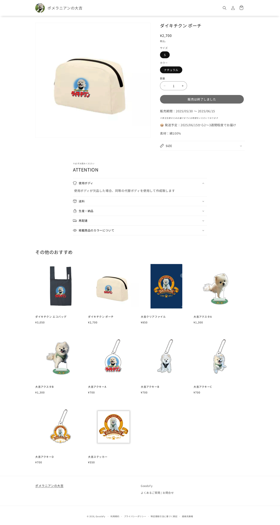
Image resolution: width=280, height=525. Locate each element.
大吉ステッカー (97, 457)
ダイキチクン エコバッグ (50, 316)
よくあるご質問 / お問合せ (157, 493)
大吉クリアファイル (153, 316)
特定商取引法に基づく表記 (164, 516)
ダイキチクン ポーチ (101, 316)
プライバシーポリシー (135, 516)
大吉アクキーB (150, 387)
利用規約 (114, 516)
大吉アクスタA (203, 316)
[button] (224, 8)
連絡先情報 (187, 516)
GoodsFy (146, 486)
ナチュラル (171, 70)
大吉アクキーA (97, 387)
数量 (162, 78)
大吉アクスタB (44, 387)
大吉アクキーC (203, 387)
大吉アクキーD (44, 457)
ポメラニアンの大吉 (49, 485)
